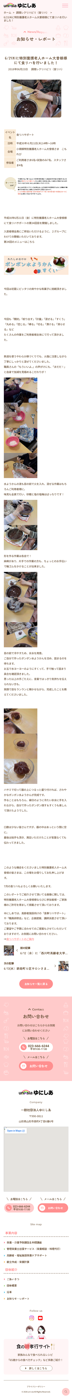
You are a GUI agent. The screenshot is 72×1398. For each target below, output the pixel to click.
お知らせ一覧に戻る (36, 984)
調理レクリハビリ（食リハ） (32, 12)
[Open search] (66, 1392)
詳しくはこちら (38, 1368)
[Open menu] (65, 6)
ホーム (7, 12)
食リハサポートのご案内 (20, 939)
